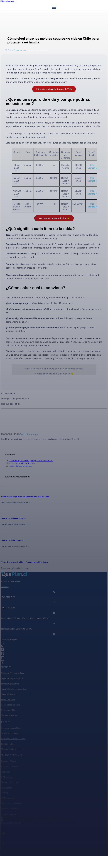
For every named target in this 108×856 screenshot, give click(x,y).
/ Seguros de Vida (19, 50)
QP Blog (8, 50)
